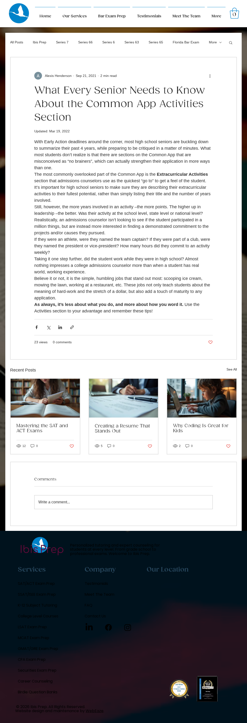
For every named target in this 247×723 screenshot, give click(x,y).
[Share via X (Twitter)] (48, 327)
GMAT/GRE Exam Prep (38, 648)
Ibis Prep (39, 42)
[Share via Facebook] (36, 327)
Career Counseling (35, 681)
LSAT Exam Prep (32, 627)
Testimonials (96, 583)
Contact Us (95, 616)
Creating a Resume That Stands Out (122, 429)
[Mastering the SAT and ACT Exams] (45, 398)
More (213, 42)
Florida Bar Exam (186, 42)
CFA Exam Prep (32, 659)
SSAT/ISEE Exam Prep (37, 594)
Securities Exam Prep (37, 670)
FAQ (88, 605)
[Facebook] (108, 627)
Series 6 (108, 42)
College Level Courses (38, 616)
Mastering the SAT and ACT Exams (42, 428)
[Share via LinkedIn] (60, 327)
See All (231, 369)
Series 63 (131, 42)
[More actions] (210, 76)
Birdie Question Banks (37, 692)
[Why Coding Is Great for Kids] (201, 398)
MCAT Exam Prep (33, 638)
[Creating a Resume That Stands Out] (123, 398)
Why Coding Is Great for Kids (200, 428)
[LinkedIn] (89, 627)
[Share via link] (72, 327)
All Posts (16, 42)
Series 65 (156, 42)
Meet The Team (99, 594)
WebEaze (94, 711)
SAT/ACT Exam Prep (36, 583)
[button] (216, 14)
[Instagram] (127, 627)
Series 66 (85, 42)
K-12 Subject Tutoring (37, 605)
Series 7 (62, 42)
